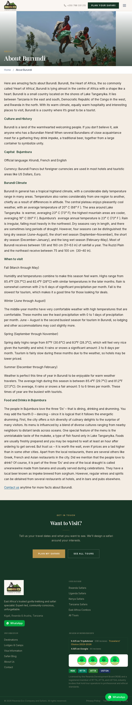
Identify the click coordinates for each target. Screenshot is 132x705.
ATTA (93, 670)
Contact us (11, 487)
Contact (8, 667)
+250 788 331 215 (76, 5)
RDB (72, 670)
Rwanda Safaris (77, 587)
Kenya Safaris (76, 598)
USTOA (105, 670)
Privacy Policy (93, 701)
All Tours (74, 615)
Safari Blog (10, 656)
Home (7, 69)
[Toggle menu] (124, 5)
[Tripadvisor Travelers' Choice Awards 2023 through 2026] (98, 660)
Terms (106, 701)
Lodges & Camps (13, 645)
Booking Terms (120, 701)
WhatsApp (16, 623)
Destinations (11, 639)
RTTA (82, 670)
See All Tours (84, 553)
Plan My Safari (49, 553)
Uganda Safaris (77, 593)
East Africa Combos (80, 609)
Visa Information (13, 650)
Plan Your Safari (103, 5)
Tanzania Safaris (78, 604)
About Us (9, 661)
